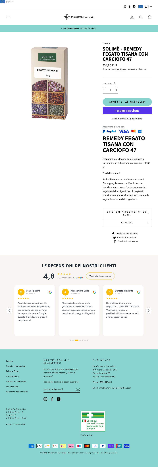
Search (9, 360)
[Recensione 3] (76, 340)
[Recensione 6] (85, 340)
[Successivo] (148, 310)
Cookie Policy (12, 376)
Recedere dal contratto (17, 391)
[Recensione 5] (82, 340)
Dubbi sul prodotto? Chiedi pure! (127, 213)
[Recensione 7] (87, 340)
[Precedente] (9, 310)
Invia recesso (12, 386)
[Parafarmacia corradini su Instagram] (45, 399)
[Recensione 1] (70, 340)
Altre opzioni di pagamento (127, 118)
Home (105, 43)
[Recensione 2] (73, 340)
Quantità (109, 83)
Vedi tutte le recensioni (100, 275)
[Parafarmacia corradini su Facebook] (52, 399)
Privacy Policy (12, 371)
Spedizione (120, 69)
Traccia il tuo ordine (15, 366)
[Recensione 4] (80, 340)
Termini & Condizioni (16, 381)
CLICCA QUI (86, 435)
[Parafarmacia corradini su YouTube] (58, 399)
